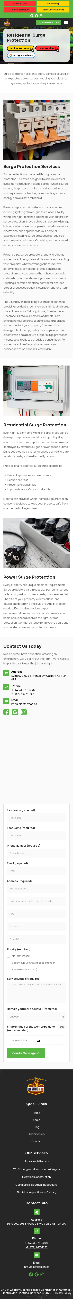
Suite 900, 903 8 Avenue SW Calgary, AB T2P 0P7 (36, 1223)
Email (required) (17, 863)
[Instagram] (42, 1274)
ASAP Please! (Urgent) (24, 969)
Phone (16, 686)
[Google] (36, 1274)
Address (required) (19, 881)
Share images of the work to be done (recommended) (31, 1028)
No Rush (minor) (21, 955)
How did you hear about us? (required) (32, 1009)
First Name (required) (21, 810)
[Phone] (6, 687)
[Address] (6, 673)
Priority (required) (19, 949)
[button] (66, 22)
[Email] (6, 701)
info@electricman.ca (24, 704)
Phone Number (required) (23, 845)
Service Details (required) (24, 979)
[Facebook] (31, 1274)
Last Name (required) (21, 828)
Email (14, 700)
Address (16, 672)
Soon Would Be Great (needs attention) (34, 962)
